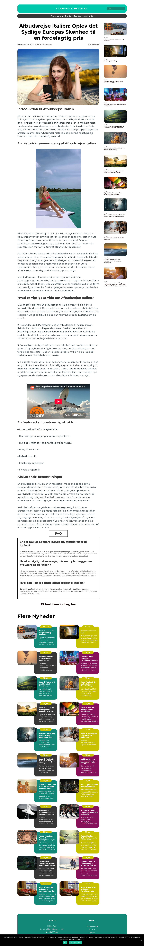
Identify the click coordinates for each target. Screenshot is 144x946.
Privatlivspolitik (75, 943)
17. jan (87, 678)
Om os (68, 16)
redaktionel (93, 44)
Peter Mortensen (44, 44)
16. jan (45, 729)
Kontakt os (88, 16)
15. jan (45, 781)
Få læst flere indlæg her (58, 604)
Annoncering (57, 16)
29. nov (46, 627)
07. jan (87, 627)
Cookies (77, 16)
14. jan (87, 806)
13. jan (45, 858)
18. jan (45, 652)
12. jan (45, 883)
